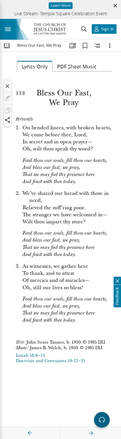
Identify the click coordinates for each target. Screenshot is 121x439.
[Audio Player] (102, 420)
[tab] (34, 66)
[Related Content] (97, 45)
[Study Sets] (72, 45)
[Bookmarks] (85, 45)
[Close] (7, 86)
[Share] (7, 120)
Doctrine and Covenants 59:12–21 (50, 361)
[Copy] (7, 110)
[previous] (30, 433)
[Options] (109, 45)
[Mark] (7, 98)
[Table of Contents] (6, 45)
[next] (90, 433)
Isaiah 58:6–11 (30, 355)
